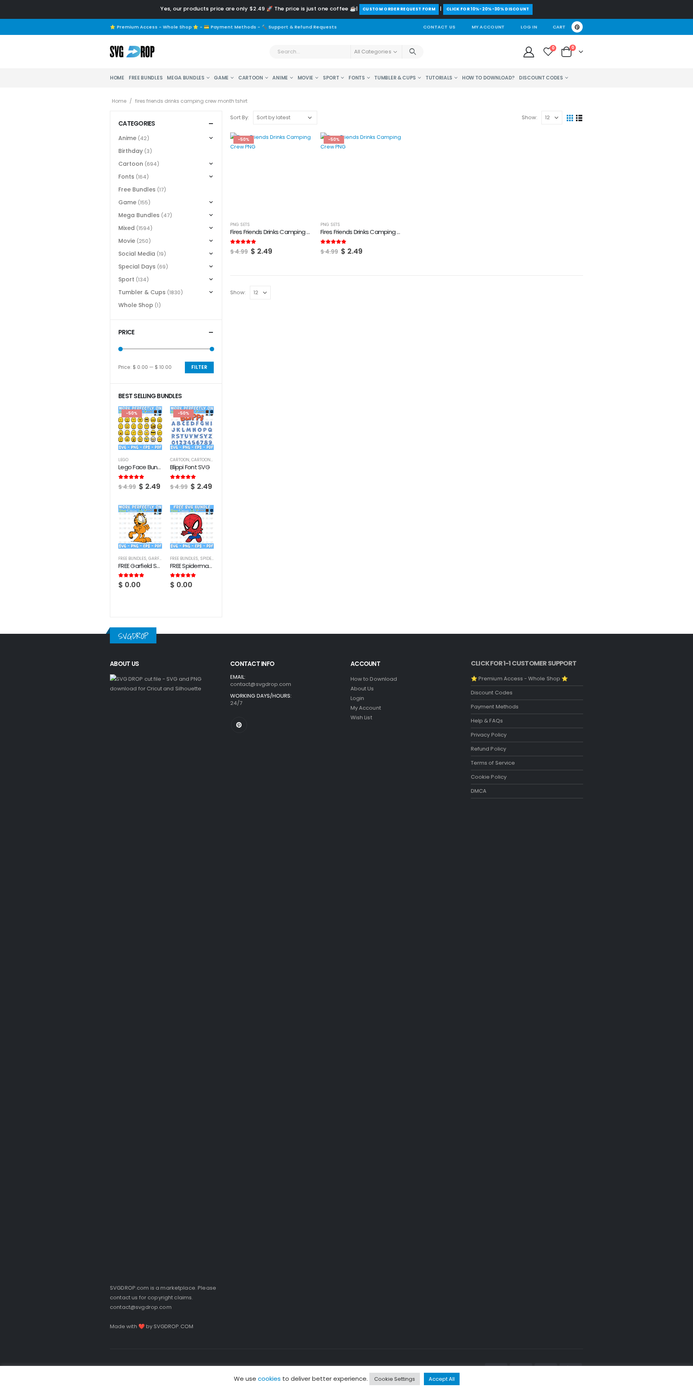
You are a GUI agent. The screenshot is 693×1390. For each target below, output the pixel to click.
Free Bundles (145, 77)
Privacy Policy (489, 735)
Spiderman (212, 559)
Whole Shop (135, 305)
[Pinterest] (577, 27)
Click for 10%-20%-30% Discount (487, 9)
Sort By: (239, 117)
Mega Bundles (185, 77)
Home (117, 77)
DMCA (478, 791)
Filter (199, 367)
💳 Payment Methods (230, 27)
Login (357, 698)
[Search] (413, 52)
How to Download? (488, 77)
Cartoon (250, 77)
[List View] (579, 118)
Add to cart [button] (299, 145)
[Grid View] (570, 118)
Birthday (130, 151)
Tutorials (439, 77)
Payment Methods (495, 706)
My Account (488, 27)
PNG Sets (240, 225)
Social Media (136, 254)
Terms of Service (493, 763)
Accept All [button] (442, 1379)
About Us (362, 688)
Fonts (357, 77)
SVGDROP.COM (173, 1326)
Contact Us (439, 27)
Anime (280, 77)
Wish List (361, 717)
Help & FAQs (487, 721)
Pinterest (239, 725)
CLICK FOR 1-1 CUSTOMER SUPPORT (523, 663)
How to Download (374, 679)
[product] (140, 527)
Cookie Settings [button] (394, 1379)
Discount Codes (541, 77)
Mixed (126, 228)
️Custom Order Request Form (399, 9)
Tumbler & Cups (395, 77)
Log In (529, 27)
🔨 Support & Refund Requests (299, 27)
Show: (529, 117)
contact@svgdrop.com (141, 1307)
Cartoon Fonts (208, 460)
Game (221, 77)
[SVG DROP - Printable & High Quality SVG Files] (132, 52)
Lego (123, 460)
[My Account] (528, 51)
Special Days (137, 267)
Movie (306, 77)
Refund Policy (488, 749)
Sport (331, 77)
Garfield (157, 559)
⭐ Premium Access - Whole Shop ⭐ (154, 27)
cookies (269, 1378)
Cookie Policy (489, 777)
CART (559, 27)
